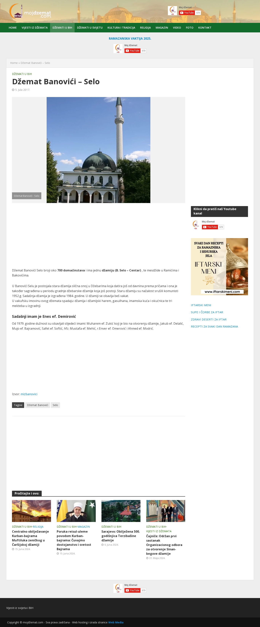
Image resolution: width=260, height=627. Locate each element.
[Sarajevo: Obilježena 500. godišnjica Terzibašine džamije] (120, 511)
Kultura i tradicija (121, 27)
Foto (189, 27)
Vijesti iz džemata (35, 27)
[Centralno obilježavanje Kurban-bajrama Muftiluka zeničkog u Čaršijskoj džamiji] (31, 511)
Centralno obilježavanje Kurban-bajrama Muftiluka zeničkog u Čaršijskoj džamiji (30, 538)
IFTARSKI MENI (201, 305)
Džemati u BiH (62, 27)
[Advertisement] (98, 235)
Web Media (116, 622)
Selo (55, 405)
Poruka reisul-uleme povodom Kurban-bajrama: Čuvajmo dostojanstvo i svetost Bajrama (74, 540)
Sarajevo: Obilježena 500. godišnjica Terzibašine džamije (120, 535)
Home (13, 27)
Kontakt (204, 27)
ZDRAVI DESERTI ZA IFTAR (209, 319)
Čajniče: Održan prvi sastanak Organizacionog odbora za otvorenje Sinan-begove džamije (164, 545)
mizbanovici (29, 394)
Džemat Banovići (37, 405)
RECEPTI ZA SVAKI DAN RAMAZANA (214, 326)
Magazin (162, 27)
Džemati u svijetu (90, 27)
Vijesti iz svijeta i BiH (19, 608)
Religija (145, 27)
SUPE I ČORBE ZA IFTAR (207, 312)
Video (177, 27)
